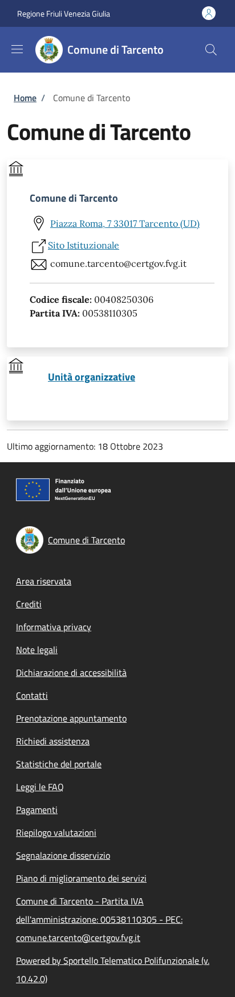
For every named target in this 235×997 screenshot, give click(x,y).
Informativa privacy (53, 627)
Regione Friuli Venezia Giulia (63, 13)
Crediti (29, 604)
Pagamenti (37, 809)
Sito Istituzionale (83, 245)
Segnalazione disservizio (63, 855)
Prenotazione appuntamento (71, 718)
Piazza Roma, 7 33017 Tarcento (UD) (125, 223)
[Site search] (211, 50)
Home (25, 98)
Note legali (37, 649)
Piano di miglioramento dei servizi (81, 878)
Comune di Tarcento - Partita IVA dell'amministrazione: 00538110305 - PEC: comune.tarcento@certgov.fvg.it (99, 919)
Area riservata (43, 581)
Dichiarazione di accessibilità (71, 672)
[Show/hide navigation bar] (17, 49)
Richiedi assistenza (53, 741)
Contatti (32, 695)
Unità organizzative (91, 377)
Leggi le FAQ (40, 787)
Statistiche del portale (59, 764)
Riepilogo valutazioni (56, 832)
